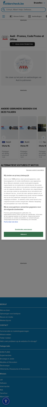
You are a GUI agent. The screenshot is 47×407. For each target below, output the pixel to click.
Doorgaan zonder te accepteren (35, 170)
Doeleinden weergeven (23, 229)
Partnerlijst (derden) (11, 222)
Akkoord (24, 234)
